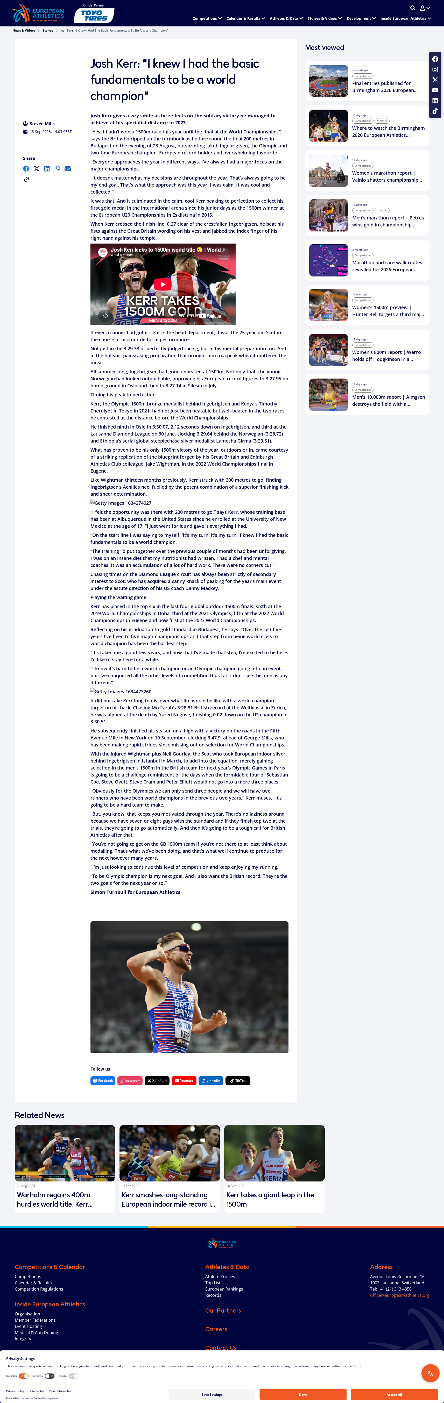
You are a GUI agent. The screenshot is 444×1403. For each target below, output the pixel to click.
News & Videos (23, 30)
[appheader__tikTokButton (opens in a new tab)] (435, 111)
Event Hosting (28, 1326)
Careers (216, 1329)
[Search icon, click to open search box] (412, 8)
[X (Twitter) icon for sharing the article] (36, 169)
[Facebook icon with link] (435, 59)
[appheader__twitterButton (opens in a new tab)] (435, 80)
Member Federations (35, 1320)
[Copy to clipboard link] (26, 179)
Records (213, 1295)
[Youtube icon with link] (435, 90)
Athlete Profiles (220, 1276)
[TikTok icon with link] (435, 111)
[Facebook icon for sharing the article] (26, 169)
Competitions (28, 1276)
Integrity (23, 1339)
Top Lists (214, 1283)
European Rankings (224, 1289)
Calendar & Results (33, 1283)
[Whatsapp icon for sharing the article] (57, 169)
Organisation (27, 1314)
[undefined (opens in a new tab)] (26, 169)
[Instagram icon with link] (435, 69)
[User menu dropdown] (425, 8)
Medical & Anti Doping (36, 1332)
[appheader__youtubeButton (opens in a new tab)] (435, 90)
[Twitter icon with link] (435, 80)
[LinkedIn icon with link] (435, 100)
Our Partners (223, 1310)
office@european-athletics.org (399, 1295)
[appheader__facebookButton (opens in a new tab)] (435, 59)
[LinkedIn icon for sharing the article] (47, 169)
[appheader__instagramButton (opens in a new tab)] (435, 69)
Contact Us (221, 1347)
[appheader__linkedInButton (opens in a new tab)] (435, 100)
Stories (48, 30)
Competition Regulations (39, 1289)
